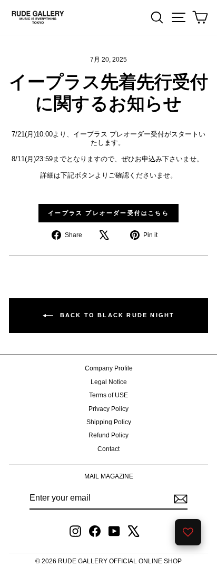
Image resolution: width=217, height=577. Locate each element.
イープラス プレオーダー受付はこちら (108, 213)
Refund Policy (108, 435)
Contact (108, 449)
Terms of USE (108, 395)
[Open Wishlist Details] (188, 532)
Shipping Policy (108, 422)
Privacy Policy (108, 409)
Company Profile (109, 368)
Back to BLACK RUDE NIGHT (116, 315)
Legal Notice (109, 382)
